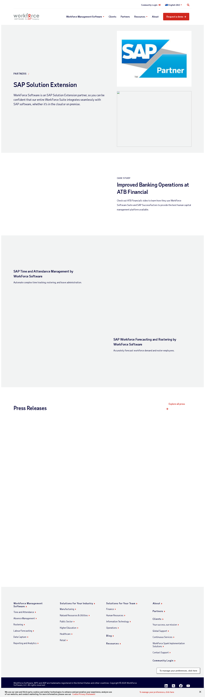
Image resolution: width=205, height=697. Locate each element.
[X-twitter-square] (173, 685)
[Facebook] (181, 685)
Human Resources (114, 615)
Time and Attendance (24, 612)
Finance (110, 609)
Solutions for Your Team (120, 603)
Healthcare (65, 634)
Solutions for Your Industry (76, 603)
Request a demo (174, 16)
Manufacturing (67, 609)
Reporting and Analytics (25, 643)
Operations (111, 627)
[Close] (200, 692)
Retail (63, 640)
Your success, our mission (165, 624)
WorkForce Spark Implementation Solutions (169, 645)
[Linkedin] (166, 685)
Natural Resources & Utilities (74, 615)
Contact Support (161, 652)
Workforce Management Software (84, 16)
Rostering (18, 624)
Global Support (160, 631)
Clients (112, 16)
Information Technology (117, 621)
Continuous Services (162, 637)
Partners (125, 16)
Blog (109, 635)
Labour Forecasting (23, 630)
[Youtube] (188, 685)
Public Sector (66, 621)
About (155, 16)
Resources (139, 16)
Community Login (149, 5)
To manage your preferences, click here (178, 670)
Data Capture (20, 637)
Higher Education (68, 627)
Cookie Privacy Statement (83, 694)
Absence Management (24, 618)
